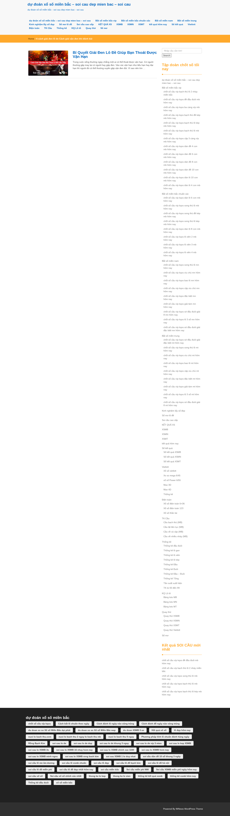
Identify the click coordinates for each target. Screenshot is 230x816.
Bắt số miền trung (187, 20)
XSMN (130, 24)
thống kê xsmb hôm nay (183, 776)
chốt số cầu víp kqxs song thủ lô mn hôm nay (181, 266)
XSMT (141, 24)
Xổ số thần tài (170, 513)
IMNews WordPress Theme (189, 809)
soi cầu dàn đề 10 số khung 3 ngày (162, 756)
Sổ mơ (103, 28)
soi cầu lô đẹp (101, 763)
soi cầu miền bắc (110, 769)
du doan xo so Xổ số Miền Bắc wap (97, 730)
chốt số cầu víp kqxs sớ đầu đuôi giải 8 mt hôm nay (182, 404)
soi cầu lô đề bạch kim (128, 763)
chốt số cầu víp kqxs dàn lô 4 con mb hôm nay (182, 187)
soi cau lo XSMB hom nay (155, 750)
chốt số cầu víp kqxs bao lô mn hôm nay (181, 282)
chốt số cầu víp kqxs (39, 723)
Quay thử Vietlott (172, 630)
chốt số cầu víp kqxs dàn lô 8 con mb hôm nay (182, 230)
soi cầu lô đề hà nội (158, 763)
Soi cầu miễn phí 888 (137, 769)
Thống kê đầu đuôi (173, 545)
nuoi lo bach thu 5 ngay (121, 736)
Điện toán (34, 28)
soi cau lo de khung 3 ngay (114, 743)
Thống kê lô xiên (172, 555)
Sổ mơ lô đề (65, 24)
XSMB (119, 24)
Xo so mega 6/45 (172, 475)
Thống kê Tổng (171, 578)
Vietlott (191, 24)
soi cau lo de (59, 743)
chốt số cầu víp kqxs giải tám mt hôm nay (182, 388)
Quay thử (91, 28)
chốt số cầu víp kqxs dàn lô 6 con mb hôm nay (182, 199)
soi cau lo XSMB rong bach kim (82, 756)
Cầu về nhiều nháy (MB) (176, 536)
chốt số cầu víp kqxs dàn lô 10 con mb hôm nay (181, 179)
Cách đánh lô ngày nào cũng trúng (115, 723)
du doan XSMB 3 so (133, 730)
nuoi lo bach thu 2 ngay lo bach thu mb (80, 736)
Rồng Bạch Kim (36, 743)
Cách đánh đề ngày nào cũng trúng (161, 723)
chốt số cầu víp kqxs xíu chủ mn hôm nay (182, 274)
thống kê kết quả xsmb (150, 776)
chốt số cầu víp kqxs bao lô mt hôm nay (181, 365)
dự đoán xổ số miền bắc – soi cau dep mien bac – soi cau (79, 4)
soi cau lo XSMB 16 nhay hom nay (74, 750)
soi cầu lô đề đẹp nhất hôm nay (76, 769)
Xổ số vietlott (170, 471)
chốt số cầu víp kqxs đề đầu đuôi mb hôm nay (182, 101)
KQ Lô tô (76, 28)
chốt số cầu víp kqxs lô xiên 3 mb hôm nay (180, 246)
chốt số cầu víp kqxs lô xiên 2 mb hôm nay (180, 238)
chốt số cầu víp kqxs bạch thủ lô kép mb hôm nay (181, 124)
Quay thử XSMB (171, 616)
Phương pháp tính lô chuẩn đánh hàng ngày (165, 736)
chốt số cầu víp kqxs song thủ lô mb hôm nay (181, 207)
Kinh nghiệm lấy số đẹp (41, 24)
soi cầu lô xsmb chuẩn (74, 763)
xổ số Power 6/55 (172, 480)
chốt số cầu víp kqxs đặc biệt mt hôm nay (182, 380)
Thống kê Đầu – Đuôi (174, 574)
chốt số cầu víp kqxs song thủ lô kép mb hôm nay (181, 222)
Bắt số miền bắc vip (106, 20)
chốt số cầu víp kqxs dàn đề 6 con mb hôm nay (180, 155)
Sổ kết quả (177, 24)
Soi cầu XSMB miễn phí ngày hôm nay (176, 769)
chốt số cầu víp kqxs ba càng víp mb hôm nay (182, 109)
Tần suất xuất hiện (173, 583)
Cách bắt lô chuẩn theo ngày (73, 723)
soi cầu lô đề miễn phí (40, 769)
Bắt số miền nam (164, 20)
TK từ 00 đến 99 (172, 588)
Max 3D (167, 485)
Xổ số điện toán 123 (173, 508)
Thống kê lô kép (171, 560)
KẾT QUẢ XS (105, 24)
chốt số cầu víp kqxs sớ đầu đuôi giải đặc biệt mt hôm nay (182, 341)
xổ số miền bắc (64, 782)
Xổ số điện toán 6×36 (174, 503)
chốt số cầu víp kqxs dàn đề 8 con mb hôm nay (180, 163)
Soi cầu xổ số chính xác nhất (65, 776)
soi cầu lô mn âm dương (41, 763)
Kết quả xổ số (159, 730)
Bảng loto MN (170, 602)
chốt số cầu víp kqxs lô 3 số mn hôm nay (182, 321)
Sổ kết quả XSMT (172, 461)
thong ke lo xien (121, 776)
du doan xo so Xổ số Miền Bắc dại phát (49, 730)
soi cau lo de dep (83, 743)
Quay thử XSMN (172, 620)
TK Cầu (48, 28)
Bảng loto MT (170, 606)
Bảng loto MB (170, 597)
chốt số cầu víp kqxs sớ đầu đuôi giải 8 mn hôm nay (182, 313)
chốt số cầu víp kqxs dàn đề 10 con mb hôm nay (181, 171)
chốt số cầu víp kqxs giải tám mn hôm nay (180, 305)
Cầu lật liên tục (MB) (174, 527)
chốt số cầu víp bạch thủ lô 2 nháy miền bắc (180, 93)
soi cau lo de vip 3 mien (149, 743)
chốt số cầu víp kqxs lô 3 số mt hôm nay (181, 396)
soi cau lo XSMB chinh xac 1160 (117, 750)
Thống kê (62, 28)
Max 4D (167, 489)
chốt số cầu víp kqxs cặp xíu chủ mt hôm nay (181, 372)
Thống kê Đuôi (171, 569)
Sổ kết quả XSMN (172, 457)
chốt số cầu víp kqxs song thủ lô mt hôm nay (181, 349)
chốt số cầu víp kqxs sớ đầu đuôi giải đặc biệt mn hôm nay (182, 329)
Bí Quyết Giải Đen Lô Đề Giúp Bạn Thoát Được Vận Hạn (115, 54)
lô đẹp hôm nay (182, 730)
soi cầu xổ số (35, 776)
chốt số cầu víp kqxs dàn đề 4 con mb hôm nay (180, 148)
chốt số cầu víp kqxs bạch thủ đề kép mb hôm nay (182, 116)
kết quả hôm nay (158, 24)
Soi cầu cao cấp (85, 24)
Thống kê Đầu (171, 564)
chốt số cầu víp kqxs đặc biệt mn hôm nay (180, 297)
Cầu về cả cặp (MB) (173, 531)
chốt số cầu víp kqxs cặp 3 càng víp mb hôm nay (181, 140)
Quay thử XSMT (171, 625)
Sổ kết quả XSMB (172, 452)
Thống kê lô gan (172, 550)
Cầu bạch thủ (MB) (173, 522)
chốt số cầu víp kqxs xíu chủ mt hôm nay (182, 357)
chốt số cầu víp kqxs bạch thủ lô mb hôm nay (181, 132)
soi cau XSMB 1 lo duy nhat (120, 756)
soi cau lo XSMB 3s (38, 750)
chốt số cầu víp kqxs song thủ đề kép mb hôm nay (182, 215)
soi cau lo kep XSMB (180, 743)
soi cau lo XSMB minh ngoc (43, 756)
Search (166, 55)
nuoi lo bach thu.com (39, 736)
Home (31, 38)
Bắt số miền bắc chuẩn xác (135, 20)
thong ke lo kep (97, 776)
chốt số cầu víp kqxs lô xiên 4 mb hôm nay (180, 254)
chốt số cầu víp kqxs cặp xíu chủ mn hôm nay (181, 290)
